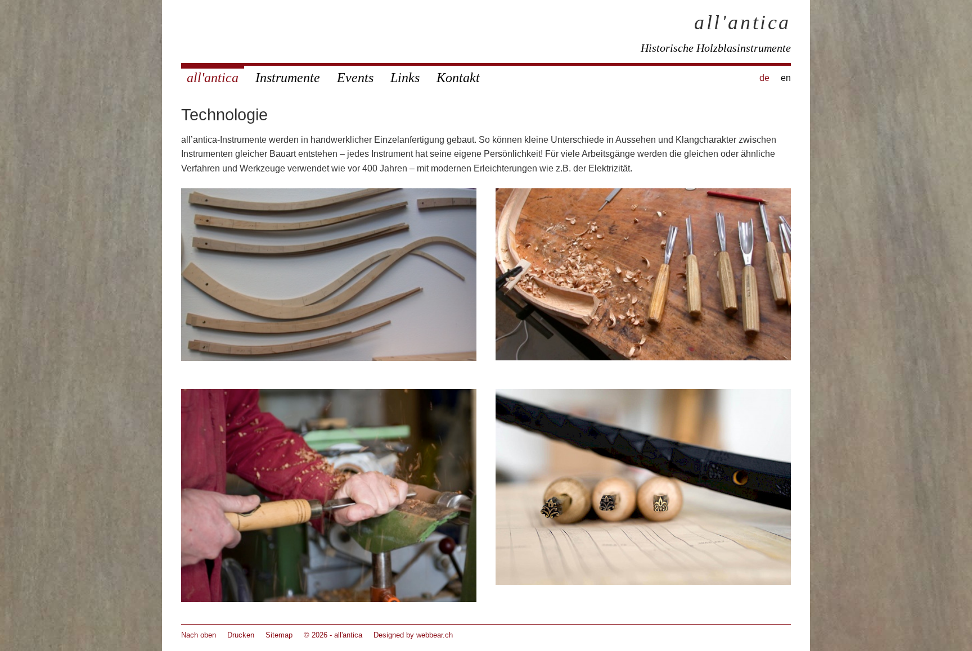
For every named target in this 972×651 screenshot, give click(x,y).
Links (405, 77)
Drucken (240, 635)
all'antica (742, 22)
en (786, 78)
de (764, 78)
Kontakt (458, 77)
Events (355, 77)
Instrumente (287, 77)
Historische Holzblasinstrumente (716, 48)
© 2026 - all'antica (333, 635)
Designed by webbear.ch (413, 635)
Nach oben (198, 635)
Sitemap (279, 635)
